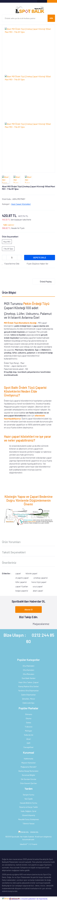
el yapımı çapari (22, 578)
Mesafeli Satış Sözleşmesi (28, 819)
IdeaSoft (24, 844)
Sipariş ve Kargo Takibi (28, 807)
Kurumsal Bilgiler (28, 775)
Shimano (28, 714)
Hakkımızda (28, 758)
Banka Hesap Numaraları (28, 771)
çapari (18, 573)
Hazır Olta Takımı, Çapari (29, 682)
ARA (51, 18)
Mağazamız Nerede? (28, 767)
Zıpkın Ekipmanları (28, 694)
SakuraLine (28, 735)
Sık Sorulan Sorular (28, 779)
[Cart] (52, 1)
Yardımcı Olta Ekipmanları (28, 690)
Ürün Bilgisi (9, 292)
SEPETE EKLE (39, 257)
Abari (28, 739)
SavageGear (28, 747)
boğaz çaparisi (22, 590)
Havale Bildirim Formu (28, 803)
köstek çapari (31, 573)
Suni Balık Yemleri (28, 678)
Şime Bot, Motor (28, 699)
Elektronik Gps (28, 703)
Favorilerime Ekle (11, 263)
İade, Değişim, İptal (28, 811)
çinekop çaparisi (41, 578)
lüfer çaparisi (21, 582)
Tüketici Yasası (28, 823)
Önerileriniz (9, 562)
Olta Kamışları (28, 670)
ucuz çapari (38, 586)
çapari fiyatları (22, 586)
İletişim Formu (28, 795)
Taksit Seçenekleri (14, 552)
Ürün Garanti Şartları (28, 783)
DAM (28, 743)
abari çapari (38, 590)
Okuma (28, 718)
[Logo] (28, 10)
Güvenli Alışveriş (28, 815)
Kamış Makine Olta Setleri (28, 686)
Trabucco (28, 726)
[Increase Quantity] (19, 257)
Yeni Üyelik (29, 799)
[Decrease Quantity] (4, 257)
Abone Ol (29, 609)
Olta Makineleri (28, 666)
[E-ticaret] (28, 898)
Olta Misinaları (28, 674)
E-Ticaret (33, 844)
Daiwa (28, 722)
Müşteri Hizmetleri (28, 763)
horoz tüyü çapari (39, 582)
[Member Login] (42, 1)
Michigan (28, 731)
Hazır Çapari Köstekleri (21, 204)
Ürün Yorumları (11, 542)
